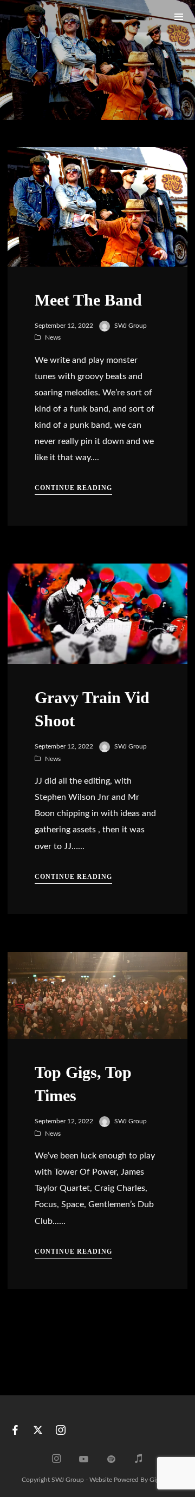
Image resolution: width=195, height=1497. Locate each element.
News (53, 337)
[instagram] (60, 1432)
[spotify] (111, 1459)
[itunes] (138, 1459)
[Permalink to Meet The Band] (97, 207)
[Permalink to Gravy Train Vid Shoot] (97, 614)
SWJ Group (130, 325)
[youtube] (83, 1464)
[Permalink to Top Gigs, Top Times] (97, 995)
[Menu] (178, 16)
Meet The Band (88, 300)
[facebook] (15, 1432)
